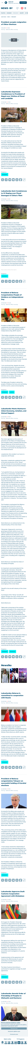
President (15, 13)
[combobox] (18, 8)
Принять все (14, 1028)
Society (22, 13)
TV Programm (20, 1039)
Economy (9, 13)
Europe (12, 392)
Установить (23, 2)
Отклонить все (14, 1034)
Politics (3, 13)
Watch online (7, 1039)
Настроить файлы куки (14, 1031)
